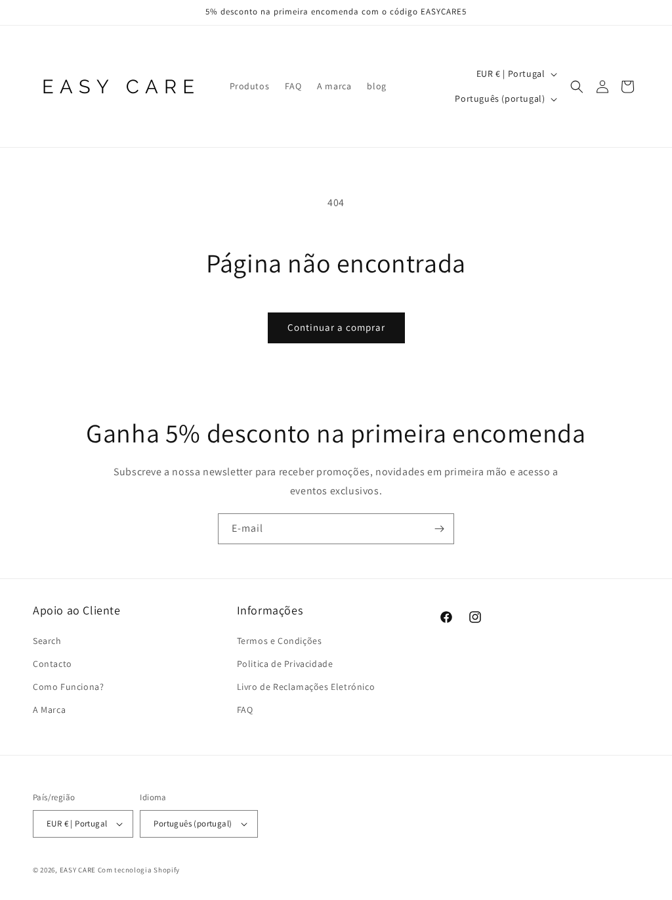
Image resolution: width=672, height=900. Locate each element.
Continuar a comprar (336, 327)
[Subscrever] (439, 528)
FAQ (245, 710)
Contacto (52, 664)
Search (47, 641)
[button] (576, 86)
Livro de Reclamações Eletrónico (306, 687)
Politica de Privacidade (285, 664)
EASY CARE (78, 869)
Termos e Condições (279, 641)
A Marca (49, 710)
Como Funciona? (68, 687)
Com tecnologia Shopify (139, 869)
